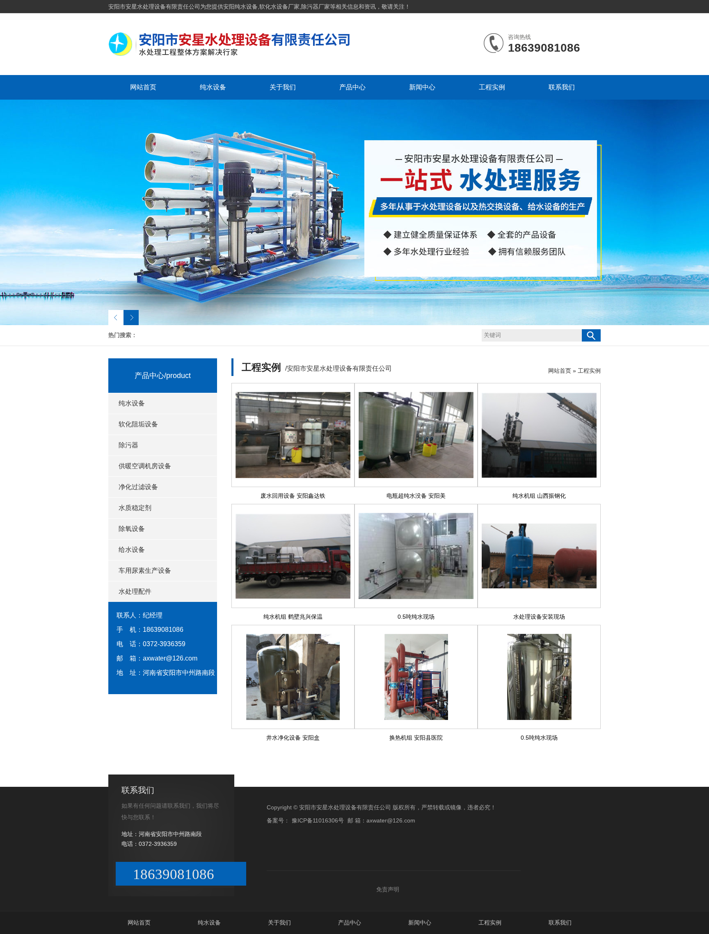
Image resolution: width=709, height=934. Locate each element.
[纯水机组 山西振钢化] (539, 435)
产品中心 (352, 87)
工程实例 (492, 87)
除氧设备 (132, 528)
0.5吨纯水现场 (416, 616)
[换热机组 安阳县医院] (416, 677)
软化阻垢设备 (138, 424)
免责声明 (387, 889)
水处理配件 (135, 591)
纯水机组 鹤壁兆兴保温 (292, 616)
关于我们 (283, 87)
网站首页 (143, 87)
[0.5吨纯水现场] (416, 556)
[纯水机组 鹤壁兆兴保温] (292, 556)
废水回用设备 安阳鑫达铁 (293, 495)
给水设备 (132, 549)
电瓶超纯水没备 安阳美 (416, 495)
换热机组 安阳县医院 (416, 737)
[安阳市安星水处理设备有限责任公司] (231, 55)
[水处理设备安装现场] (539, 556)
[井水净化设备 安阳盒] (292, 677)
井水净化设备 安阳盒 (293, 737)
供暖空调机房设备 (145, 465)
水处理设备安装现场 (539, 616)
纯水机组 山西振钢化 (539, 495)
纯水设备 (213, 87)
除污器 (128, 445)
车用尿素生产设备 (145, 570)
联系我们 (562, 87)
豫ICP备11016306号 (318, 820)
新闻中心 (422, 87)
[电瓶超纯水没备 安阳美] (416, 435)
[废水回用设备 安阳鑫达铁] (292, 435)
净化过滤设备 (138, 486)
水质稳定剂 (135, 507)
